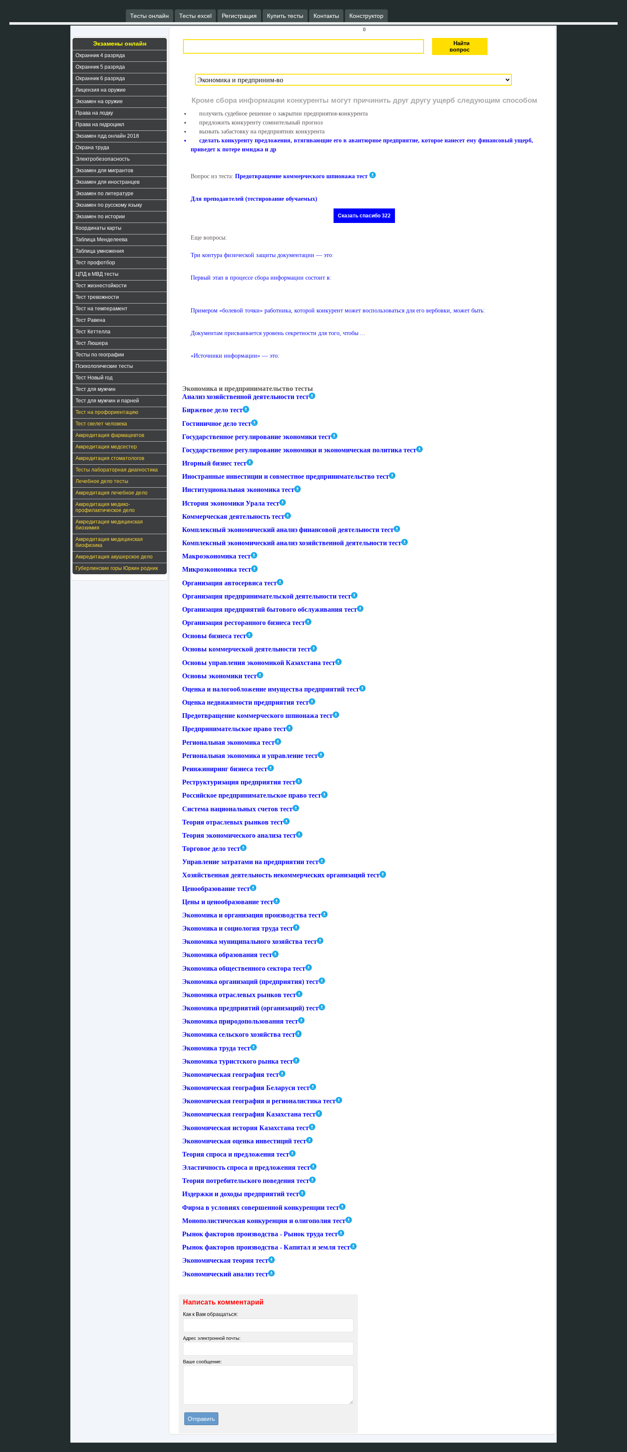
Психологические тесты (104, 366)
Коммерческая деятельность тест (233, 516)
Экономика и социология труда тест (237, 928)
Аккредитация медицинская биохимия (109, 525)
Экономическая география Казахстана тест (249, 1114)
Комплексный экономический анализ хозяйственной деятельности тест (291, 543)
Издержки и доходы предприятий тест (240, 1194)
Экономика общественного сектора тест (243, 968)
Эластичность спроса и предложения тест (246, 1167)
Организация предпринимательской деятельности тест (266, 596)
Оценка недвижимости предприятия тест (245, 702)
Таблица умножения (99, 251)
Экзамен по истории (100, 217)
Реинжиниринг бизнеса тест (224, 768)
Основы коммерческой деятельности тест (246, 649)
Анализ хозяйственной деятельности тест (245, 396)
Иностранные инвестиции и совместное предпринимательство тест (285, 476)
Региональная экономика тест (228, 742)
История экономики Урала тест (230, 503)
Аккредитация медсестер (106, 447)
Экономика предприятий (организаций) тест (250, 1008)
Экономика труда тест (216, 1048)
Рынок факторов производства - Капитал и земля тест (266, 1247)
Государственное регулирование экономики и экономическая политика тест (299, 450)
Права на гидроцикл (99, 124)
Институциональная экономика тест (238, 490)
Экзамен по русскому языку (108, 205)
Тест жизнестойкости (101, 286)
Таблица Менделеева (101, 240)
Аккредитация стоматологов (109, 458)
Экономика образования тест (227, 955)
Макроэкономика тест (216, 556)
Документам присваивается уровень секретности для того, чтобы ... (278, 333)
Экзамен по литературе (104, 194)
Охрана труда (92, 147)
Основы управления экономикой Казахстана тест (258, 662)
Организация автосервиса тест (229, 583)
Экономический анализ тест (225, 1274)
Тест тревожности (97, 297)
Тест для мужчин (95, 389)
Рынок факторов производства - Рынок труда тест (260, 1234)
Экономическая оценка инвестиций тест (244, 1141)
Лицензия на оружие (100, 90)
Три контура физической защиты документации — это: (262, 255)
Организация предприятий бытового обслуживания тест (269, 609)
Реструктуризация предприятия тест (239, 782)
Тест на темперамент (101, 309)
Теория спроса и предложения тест (235, 1154)
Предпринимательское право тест (234, 729)
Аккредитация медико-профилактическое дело (105, 507)
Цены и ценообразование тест (227, 901)
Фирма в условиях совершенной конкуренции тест (260, 1207)
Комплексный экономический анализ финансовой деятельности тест (288, 529)
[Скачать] (372, 175)
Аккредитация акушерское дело (114, 557)
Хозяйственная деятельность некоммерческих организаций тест (281, 875)
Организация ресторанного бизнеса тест (243, 622)
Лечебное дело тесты (101, 481)
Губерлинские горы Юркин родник (116, 568)
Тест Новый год (94, 378)
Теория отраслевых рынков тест (232, 822)
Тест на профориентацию (106, 412)
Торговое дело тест (211, 848)
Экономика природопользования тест (240, 1021)
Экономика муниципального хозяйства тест (249, 941)
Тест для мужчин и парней (107, 401)
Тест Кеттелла (92, 332)
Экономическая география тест (230, 1074)
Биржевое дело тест (212, 410)
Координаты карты (98, 228)
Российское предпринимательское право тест (251, 795)
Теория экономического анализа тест (239, 835)
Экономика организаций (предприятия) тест (250, 981)
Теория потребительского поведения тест (245, 1180)
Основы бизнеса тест (214, 635)
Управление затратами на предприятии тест (250, 861)
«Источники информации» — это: (235, 356)
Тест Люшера (91, 343)
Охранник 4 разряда (100, 55)
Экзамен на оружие (99, 101)
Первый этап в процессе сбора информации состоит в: (261, 278)
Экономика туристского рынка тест (237, 1061)
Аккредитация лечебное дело (111, 493)
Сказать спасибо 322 (364, 216)
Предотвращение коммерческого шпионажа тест (301, 176)
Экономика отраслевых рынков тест (239, 994)
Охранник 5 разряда (100, 67)
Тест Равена (90, 320)
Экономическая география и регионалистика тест (259, 1101)
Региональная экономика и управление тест (250, 755)
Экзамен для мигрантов (104, 171)
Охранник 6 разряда (100, 78)
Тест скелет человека (101, 424)
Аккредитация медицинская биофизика (109, 542)
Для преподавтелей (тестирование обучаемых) (254, 199)
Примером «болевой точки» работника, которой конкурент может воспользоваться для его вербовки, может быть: (338, 310)
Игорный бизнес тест (214, 463)
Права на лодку (94, 113)
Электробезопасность (102, 159)
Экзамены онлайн (119, 43)
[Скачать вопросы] (312, 396)
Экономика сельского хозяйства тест (238, 1034)
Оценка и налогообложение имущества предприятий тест (270, 689)
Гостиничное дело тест (216, 423)
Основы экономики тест (219, 676)
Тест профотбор (95, 263)
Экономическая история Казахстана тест (245, 1127)
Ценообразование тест (216, 888)
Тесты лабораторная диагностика (116, 470)
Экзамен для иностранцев (107, 182)
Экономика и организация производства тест (251, 915)
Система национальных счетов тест (237, 809)
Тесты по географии (99, 355)
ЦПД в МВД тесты (97, 274)
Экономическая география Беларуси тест (246, 1087)
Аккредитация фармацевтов (109, 435)
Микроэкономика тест (216, 569)
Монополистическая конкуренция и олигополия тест (263, 1220)
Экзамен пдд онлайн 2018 (107, 136)
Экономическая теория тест (225, 1260)
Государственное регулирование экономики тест (256, 436)
